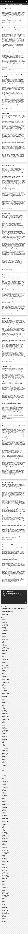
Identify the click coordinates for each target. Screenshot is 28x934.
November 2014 (5, 704)
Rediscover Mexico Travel (8, 165)
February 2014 (5, 711)
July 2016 (4, 685)
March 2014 (4, 710)
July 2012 (4, 741)
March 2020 (4, 638)
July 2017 (4, 668)
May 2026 (4, 619)
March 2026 (4, 622)
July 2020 (4, 631)
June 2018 (4, 653)
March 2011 (4, 764)
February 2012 (5, 748)
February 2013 (5, 730)
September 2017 (5, 667)
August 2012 (4, 739)
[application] (14, 597)
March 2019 (4, 645)
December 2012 (5, 733)
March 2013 (4, 728)
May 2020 (4, 634)
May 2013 (4, 725)
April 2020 (4, 636)
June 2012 (4, 742)
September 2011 (5, 756)
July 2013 (4, 722)
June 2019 (4, 642)
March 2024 (4, 628)
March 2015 (4, 701)
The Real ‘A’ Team (6, 8)
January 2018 (5, 661)
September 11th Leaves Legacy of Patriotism (13, 28)
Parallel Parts (5, 113)
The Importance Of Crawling (9, 545)
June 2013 (4, 724)
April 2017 (4, 673)
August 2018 (4, 650)
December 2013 (5, 714)
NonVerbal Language (7, 482)
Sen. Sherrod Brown (14, 238)
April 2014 (4, 708)
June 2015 (4, 697)
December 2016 (5, 678)
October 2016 (5, 681)
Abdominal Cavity (6, 366)
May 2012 (4, 744)
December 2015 (5, 691)
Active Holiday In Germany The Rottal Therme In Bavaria (13, 75)
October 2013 (5, 717)
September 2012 (5, 737)
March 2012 (4, 747)
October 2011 (5, 754)
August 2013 (4, 721)
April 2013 (4, 727)
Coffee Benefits (6, 213)
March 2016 (4, 690)
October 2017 (5, 665)
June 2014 (4, 705)
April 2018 (4, 656)
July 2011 (4, 757)
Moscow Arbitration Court (8, 424)
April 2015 (4, 699)
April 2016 (4, 688)
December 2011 (5, 751)
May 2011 (4, 761)
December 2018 (5, 647)
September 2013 (5, 719)
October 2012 (5, 736)
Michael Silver (14, 557)
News (3, 770)
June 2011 (4, 759)
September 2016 (5, 682)
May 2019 (4, 644)
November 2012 (5, 734)
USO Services (5, 318)
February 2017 (5, 676)
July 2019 (4, 641)
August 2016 (4, 684)
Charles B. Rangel (5, 296)
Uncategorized (5, 772)
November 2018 (5, 648)
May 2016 (4, 687)
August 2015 (4, 696)
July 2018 (4, 651)
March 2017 (4, 674)
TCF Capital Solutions (6, 373)
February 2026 (5, 624)
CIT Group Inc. (20, 138)
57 (17, 588)
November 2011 (5, 753)
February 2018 (5, 659)
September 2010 (5, 765)
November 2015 (5, 693)
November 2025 (5, 625)
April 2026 (4, 621)
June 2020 (4, 633)
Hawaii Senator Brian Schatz (8, 120)
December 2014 (5, 702)
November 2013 (5, 716)
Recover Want (5, 275)
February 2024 (5, 630)
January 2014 (5, 713)
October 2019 (5, 639)
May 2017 (4, 671)
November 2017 (5, 664)
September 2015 (5, 694)
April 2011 (4, 762)
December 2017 (5, 662)
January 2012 (5, 750)
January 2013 (5, 731)
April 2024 (4, 627)
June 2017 (4, 670)
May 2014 (4, 707)
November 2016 (5, 679)
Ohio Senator (17, 387)
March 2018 (4, 658)
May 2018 (4, 654)
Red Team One (9, 2)
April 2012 (4, 745)
